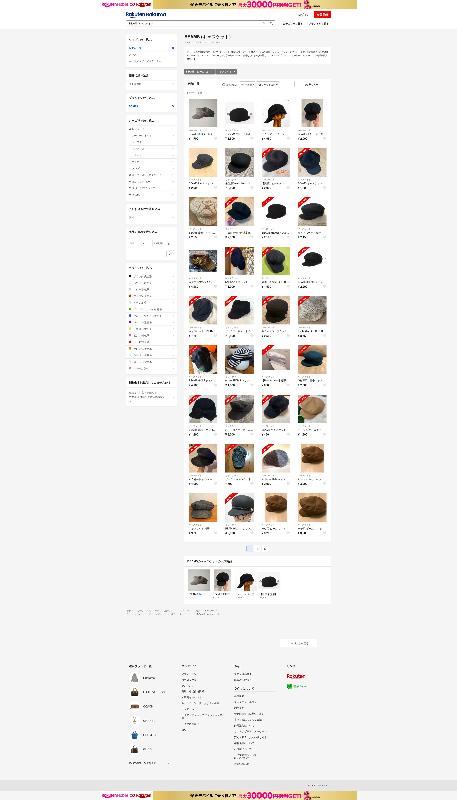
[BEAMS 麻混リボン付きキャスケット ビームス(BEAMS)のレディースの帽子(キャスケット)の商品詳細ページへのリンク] (203, 409)
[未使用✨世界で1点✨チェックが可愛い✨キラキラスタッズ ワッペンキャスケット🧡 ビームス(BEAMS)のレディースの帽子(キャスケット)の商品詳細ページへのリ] (203, 261)
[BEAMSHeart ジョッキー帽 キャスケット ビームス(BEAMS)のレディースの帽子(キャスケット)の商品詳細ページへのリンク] (239, 507)
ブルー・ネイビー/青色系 (147, 316)
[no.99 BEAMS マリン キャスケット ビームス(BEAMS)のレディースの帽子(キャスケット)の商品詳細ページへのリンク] (239, 359)
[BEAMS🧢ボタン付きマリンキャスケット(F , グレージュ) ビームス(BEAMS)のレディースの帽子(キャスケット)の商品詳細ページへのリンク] (203, 113)
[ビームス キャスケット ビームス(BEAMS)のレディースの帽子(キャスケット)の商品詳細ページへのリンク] (239, 458)
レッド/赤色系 (141, 342)
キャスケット (224, 71)
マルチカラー (141, 368)
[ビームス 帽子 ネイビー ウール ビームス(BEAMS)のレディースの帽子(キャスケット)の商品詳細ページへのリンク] (239, 310)
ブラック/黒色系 (142, 276)
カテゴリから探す (293, 23)
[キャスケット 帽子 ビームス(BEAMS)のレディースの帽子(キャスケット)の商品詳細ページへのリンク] (203, 507)
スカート (137, 155)
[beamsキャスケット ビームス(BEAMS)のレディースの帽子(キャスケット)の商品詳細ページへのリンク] (239, 261)
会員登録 (322, 14)
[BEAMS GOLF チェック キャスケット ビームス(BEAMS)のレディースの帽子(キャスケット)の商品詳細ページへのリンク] (203, 359)
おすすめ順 (246, 84)
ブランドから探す (319, 23)
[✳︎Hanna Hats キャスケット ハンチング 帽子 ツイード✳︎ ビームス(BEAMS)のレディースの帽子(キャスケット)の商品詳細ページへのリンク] (276, 458)
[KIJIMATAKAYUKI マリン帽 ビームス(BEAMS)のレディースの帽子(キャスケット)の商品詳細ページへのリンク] (312, 310)
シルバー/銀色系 (142, 355)
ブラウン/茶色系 (142, 296)
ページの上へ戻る (298, 643)
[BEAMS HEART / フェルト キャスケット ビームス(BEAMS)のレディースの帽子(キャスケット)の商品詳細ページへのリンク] (276, 211)
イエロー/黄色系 (142, 329)
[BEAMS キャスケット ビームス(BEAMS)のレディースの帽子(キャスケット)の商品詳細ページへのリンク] (312, 162)
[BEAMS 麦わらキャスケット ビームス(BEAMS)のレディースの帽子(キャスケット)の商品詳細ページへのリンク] (203, 211)
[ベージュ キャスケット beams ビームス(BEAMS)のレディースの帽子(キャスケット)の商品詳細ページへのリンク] (312, 409)
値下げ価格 (135, 84)
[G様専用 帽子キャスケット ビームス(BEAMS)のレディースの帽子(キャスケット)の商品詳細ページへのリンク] (312, 359)
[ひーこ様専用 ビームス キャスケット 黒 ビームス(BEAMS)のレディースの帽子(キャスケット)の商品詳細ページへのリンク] (239, 409)
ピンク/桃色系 (141, 335)
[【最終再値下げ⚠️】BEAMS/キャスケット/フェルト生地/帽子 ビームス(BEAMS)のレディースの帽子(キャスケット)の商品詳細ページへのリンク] (239, 211)
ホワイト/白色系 (142, 283)
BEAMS (133, 106)
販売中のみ (232, 84)
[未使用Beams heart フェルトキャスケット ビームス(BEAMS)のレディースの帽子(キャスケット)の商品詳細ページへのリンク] (239, 162)
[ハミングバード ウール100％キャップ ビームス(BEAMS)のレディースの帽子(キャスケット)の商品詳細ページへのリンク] (276, 113)
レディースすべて (142, 135)
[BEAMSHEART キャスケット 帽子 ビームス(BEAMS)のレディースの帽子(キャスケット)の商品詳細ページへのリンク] (312, 113)
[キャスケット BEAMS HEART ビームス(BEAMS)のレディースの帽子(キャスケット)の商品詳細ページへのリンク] (203, 310)
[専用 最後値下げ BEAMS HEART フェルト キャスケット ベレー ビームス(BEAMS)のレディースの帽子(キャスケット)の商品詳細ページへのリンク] (276, 261)
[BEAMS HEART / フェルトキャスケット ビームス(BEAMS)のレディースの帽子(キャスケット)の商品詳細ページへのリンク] (312, 261)
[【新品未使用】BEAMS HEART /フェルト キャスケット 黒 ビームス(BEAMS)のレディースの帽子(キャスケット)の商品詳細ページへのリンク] (239, 113)
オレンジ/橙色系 (142, 348)
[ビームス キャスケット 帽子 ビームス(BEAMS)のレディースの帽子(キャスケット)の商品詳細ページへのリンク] (312, 458)
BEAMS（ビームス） (197, 71)
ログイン (304, 14)
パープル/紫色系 (142, 322)
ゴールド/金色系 (142, 361)
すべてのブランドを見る (142, 763)
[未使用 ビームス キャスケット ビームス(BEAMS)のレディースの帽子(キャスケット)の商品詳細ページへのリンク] (276, 507)
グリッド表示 (268, 84)
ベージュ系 (139, 302)
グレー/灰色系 (141, 289)
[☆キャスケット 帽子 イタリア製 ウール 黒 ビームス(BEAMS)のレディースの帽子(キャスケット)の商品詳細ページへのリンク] (312, 211)
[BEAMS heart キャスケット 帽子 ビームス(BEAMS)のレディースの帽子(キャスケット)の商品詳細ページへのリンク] (203, 162)
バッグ (135, 161)
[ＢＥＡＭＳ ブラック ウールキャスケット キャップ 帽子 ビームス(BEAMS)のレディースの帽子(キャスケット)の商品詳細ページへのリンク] (276, 310)
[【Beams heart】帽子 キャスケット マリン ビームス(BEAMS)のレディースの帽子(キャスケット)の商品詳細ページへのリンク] (276, 359)
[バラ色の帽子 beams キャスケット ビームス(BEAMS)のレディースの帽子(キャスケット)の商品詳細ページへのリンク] (203, 458)
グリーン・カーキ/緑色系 (147, 309)
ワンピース (138, 148)
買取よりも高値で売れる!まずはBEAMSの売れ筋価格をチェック (149, 397)
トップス (137, 142)
